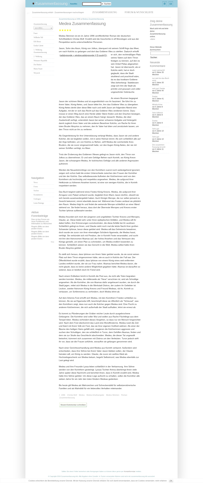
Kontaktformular (129, 471)
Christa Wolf (72, 395)
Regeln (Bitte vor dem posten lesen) (40, 228)
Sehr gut (70, 30)
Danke (155, 97)
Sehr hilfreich (157, 113)
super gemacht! (158, 70)
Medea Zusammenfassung (93, 19)
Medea (82, 395)
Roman (124, 395)
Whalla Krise (157, 105)
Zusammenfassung (51, 3)
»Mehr (152, 39)
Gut (67, 30)
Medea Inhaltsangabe (95, 395)
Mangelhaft (60, 30)
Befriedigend (65, 30)
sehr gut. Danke (158, 89)
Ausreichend (62, 30)
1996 (78, 19)
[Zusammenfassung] (165, 3)
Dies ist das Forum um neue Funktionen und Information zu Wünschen (41, 221)
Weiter (52, 242)
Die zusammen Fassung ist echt (158, 146)
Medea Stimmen (112, 395)
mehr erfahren (161, 481)
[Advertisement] (43, 125)
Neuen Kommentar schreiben (73, 405)
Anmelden (73, 4)
